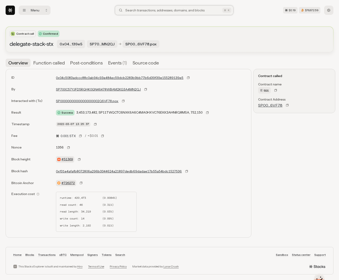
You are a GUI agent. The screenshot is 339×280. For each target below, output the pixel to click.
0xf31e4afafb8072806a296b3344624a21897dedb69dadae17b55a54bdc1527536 (119, 171)
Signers (92, 254)
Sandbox (282, 254)
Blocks (29, 254)
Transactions (47, 254)
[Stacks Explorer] (10, 10)
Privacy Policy (118, 266)
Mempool (77, 254)
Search (120, 254)
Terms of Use (96, 266)
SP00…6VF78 (270, 105)
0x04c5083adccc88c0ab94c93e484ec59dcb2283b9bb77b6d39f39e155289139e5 (119, 78)
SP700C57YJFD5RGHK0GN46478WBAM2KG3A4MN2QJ (98, 89)
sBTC (63, 254)
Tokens (107, 254)
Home (17, 254)
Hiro (79, 266)
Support (320, 254)
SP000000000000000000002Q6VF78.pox (87, 101)
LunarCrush (171, 266)
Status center (301, 254)
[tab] (18, 63)
